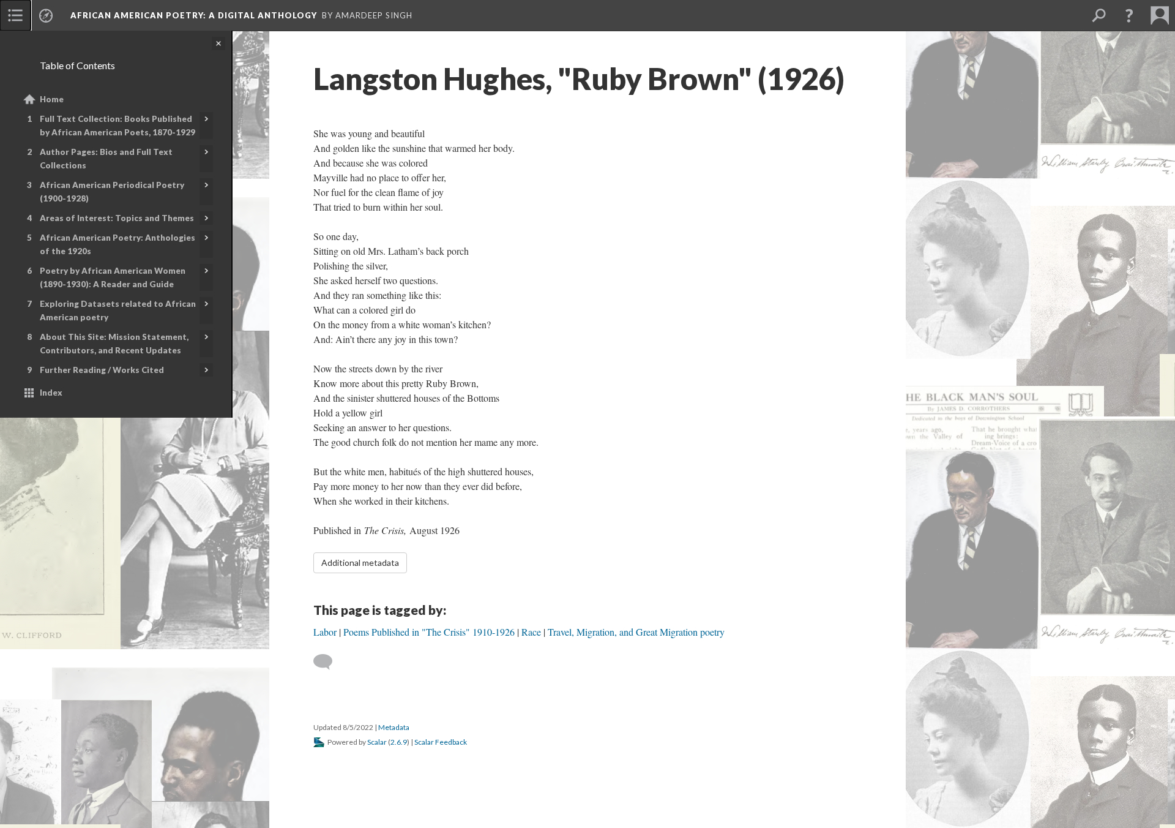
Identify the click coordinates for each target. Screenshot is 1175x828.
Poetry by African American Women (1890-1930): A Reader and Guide (112, 277)
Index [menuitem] (51, 392)
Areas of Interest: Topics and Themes (117, 218)
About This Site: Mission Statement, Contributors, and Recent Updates (114, 343)
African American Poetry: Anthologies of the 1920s (117, 244)
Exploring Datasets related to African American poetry (118, 310)
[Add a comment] (328, 662)
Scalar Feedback (440, 742)
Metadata (393, 727)
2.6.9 (398, 742)
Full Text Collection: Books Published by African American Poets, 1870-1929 (117, 125)
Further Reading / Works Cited (102, 370)
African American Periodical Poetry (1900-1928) (112, 191)
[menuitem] (15, 15)
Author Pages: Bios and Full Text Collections (106, 158)
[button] (1129, 15)
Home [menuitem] (52, 99)
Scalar (377, 742)
